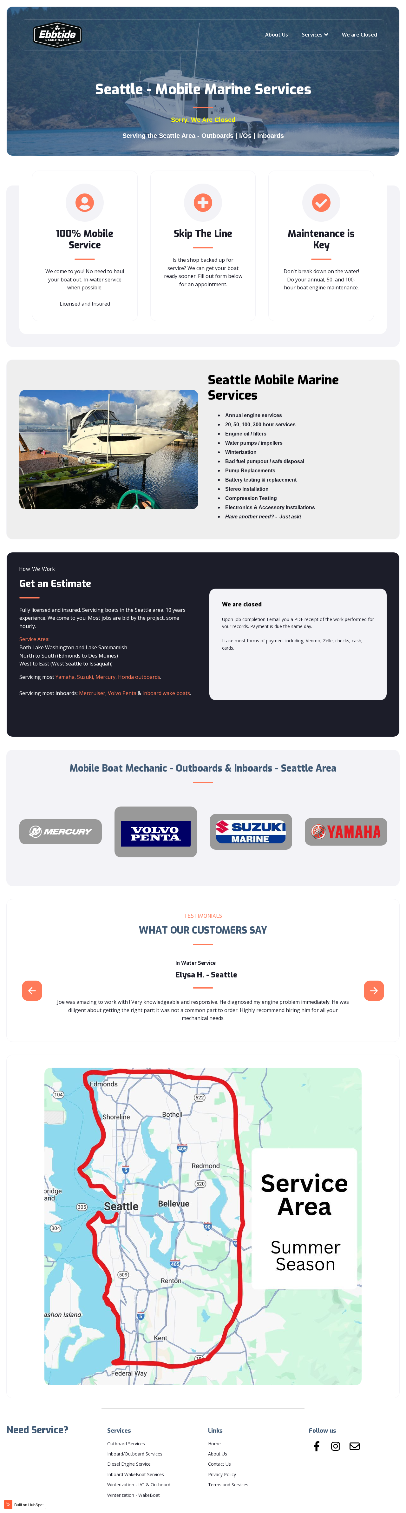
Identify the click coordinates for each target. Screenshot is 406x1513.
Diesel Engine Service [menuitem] (129, 1464)
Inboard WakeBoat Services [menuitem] (135, 1474)
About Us (276, 34)
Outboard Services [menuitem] (126, 1444)
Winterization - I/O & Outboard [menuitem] (138, 1485)
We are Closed (359, 34)
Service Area (34, 639)
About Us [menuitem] (217, 1454)
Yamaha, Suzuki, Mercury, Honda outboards (108, 676)
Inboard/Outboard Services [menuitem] (134, 1454)
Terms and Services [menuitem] (228, 1485)
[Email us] (354, 1446)
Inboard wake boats (166, 693)
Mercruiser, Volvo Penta (108, 693)
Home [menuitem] (214, 1444)
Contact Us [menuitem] (219, 1464)
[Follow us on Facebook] (316, 1446)
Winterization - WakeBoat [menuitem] (133, 1495)
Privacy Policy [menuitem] (222, 1474)
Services (312, 34)
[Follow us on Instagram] (335, 1446)
